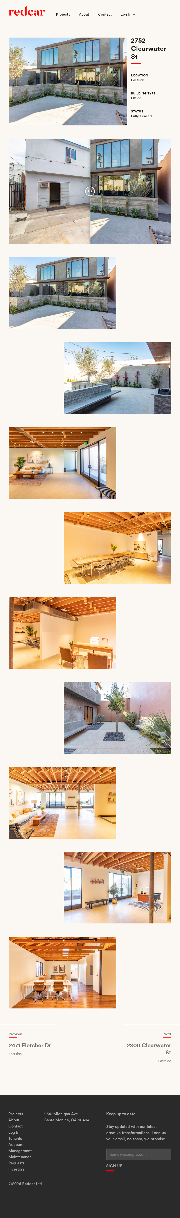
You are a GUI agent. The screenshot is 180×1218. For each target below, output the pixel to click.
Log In (126, 14)
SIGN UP (114, 1165)
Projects (63, 14)
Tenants (15, 1138)
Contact (105, 14)
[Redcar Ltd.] (27, 10)
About (84, 14)
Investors (16, 1169)
